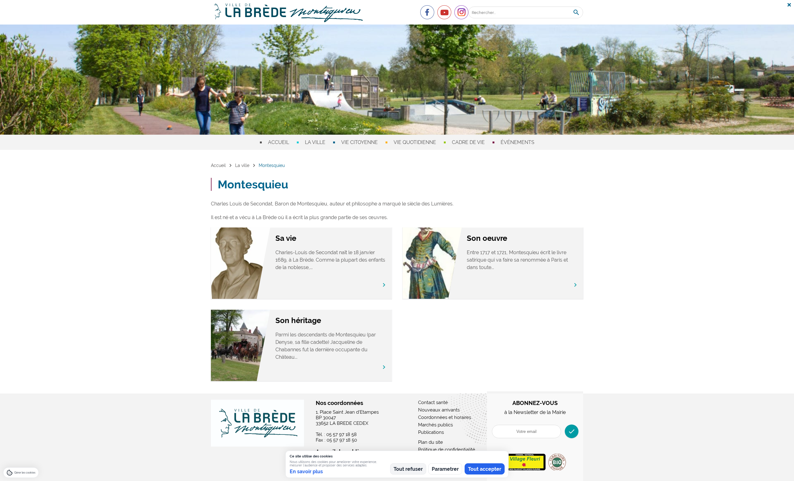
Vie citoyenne (359, 142)
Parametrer (445, 469)
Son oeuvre (487, 238)
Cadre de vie (468, 142)
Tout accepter (484, 469)
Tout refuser (408, 469)
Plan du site (430, 442)
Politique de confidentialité (446, 449)
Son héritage (298, 320)
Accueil (278, 142)
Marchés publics (435, 425)
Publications (431, 432)
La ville (315, 142)
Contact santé (433, 402)
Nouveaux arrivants (439, 410)
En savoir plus (306, 471)
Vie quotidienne (415, 142)
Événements (517, 142)
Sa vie (285, 238)
